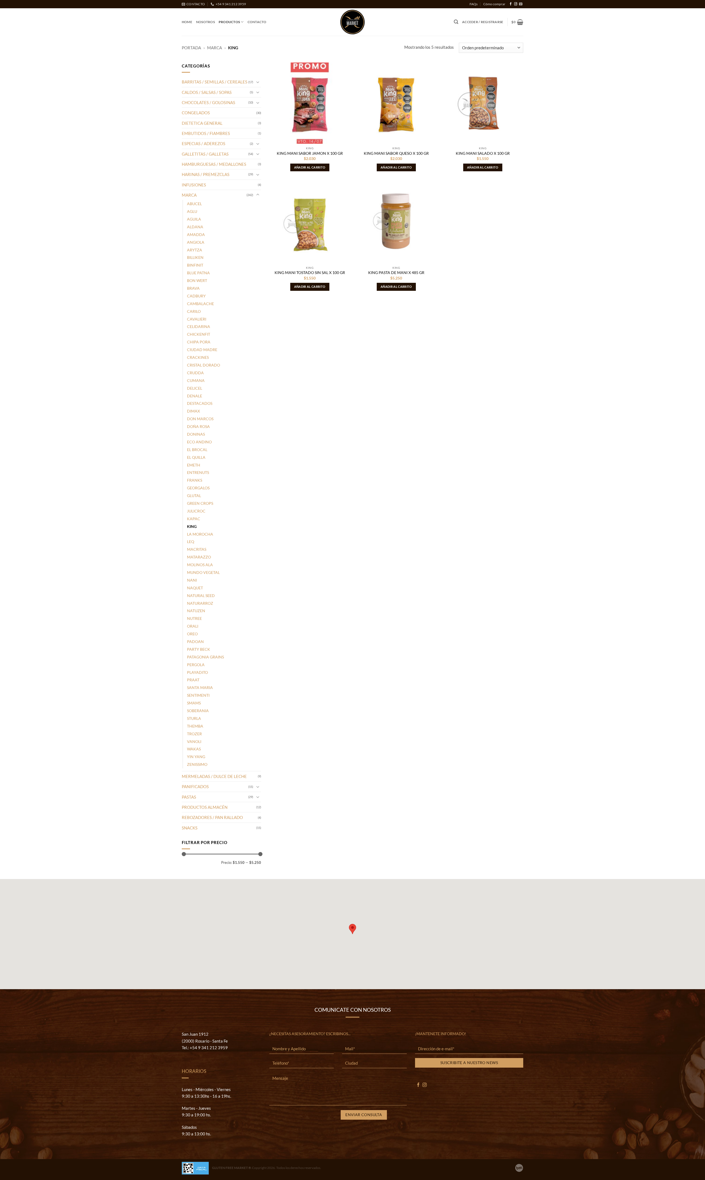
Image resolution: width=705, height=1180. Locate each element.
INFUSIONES (194, 184)
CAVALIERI (196, 319)
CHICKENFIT (198, 334)
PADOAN (195, 641)
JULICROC (196, 511)
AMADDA (196, 234)
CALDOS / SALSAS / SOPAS (207, 92)
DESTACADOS (199, 403)
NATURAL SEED (201, 595)
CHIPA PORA (198, 342)
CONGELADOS (196, 112)
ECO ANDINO (199, 442)
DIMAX (193, 411)
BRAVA (193, 288)
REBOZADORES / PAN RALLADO (212, 817)
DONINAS (196, 434)
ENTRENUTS (198, 472)
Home (187, 22)
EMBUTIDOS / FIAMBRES (206, 133)
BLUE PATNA (198, 272)
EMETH (193, 465)
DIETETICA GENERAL (202, 123)
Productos (229, 22)
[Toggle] (257, 82)
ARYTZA (194, 250)
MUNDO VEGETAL (203, 572)
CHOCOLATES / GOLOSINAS (208, 102)
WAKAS (194, 749)
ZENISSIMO (197, 764)
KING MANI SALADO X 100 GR (483, 153)
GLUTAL (194, 495)
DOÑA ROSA (198, 426)
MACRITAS (196, 549)
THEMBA (195, 726)
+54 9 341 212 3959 (209, 1047)
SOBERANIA (198, 710)
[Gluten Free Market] (352, 22)
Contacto (257, 22)
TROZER (194, 733)
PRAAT (193, 679)
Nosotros (205, 22)
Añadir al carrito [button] (310, 167)
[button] (456, 22)
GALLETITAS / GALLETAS (205, 153)
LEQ (190, 541)
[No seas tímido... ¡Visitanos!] (519, 1168)
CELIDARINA (198, 326)
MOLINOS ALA (200, 564)
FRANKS (194, 480)
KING (192, 526)
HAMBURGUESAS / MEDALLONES (214, 164)
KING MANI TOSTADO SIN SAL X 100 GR (310, 272)
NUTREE (194, 618)
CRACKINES (198, 357)
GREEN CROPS (200, 503)
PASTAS (189, 796)
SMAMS (194, 703)
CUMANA (196, 380)
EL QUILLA (196, 457)
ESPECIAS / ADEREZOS (203, 143)
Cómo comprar (494, 4)
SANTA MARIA (200, 687)
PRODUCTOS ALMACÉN (204, 807)
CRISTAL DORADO (203, 365)
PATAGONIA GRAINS (205, 657)
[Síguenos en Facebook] (510, 4)
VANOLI (194, 741)
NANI (192, 580)
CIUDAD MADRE (202, 349)
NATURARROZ (200, 603)
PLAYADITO (197, 672)
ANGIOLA (195, 242)
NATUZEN (196, 610)
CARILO (194, 311)
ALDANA (195, 226)
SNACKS (189, 827)
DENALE (194, 396)
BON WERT (197, 280)
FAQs (474, 4)
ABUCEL (194, 203)
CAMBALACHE (200, 303)
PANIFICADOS (195, 786)
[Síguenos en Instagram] (515, 4)
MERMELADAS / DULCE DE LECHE (214, 776)
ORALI (192, 626)
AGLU (192, 211)
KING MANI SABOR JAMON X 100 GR (310, 153)
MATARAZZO (199, 557)
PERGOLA (196, 664)
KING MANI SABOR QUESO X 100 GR (396, 153)
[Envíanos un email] (520, 4)
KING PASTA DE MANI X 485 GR (396, 272)
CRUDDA (195, 372)
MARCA (214, 47)
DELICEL (194, 388)
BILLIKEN (195, 257)
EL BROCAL (197, 449)
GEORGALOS (198, 487)
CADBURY (196, 296)
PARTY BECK (198, 649)
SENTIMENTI (198, 695)
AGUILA (194, 219)
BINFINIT (195, 265)
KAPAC (193, 518)
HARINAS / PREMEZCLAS (205, 174)
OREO (192, 633)
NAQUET (195, 587)
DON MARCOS (200, 418)
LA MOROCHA (200, 534)
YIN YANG (196, 756)
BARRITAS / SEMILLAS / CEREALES (214, 81)
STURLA (194, 718)
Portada (191, 47)
